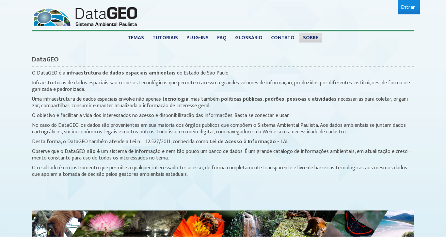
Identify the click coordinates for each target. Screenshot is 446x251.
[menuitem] (408, 7)
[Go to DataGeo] (85, 16)
